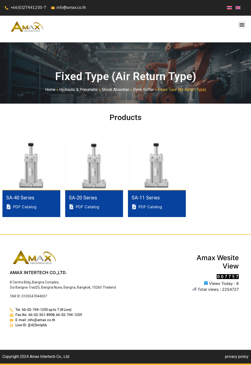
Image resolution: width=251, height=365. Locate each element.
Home (50, 89)
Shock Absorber (115, 89)
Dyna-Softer (143, 89)
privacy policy (237, 356)
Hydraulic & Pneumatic (78, 89)
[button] (242, 25)
